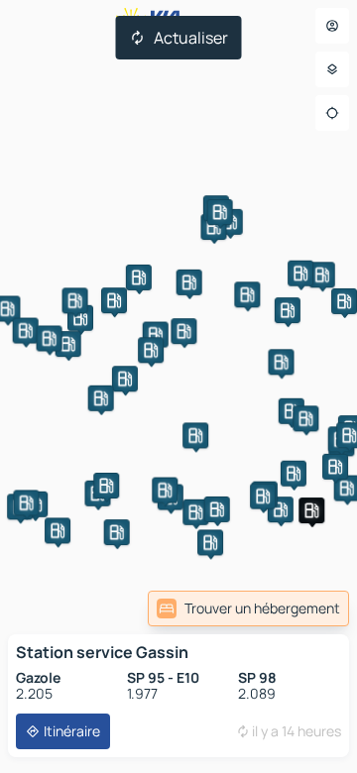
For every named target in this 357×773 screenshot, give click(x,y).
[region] (178, 386)
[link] (248, 608)
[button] (291, 411)
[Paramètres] (332, 69)
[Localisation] (332, 113)
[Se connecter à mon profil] (332, 26)
